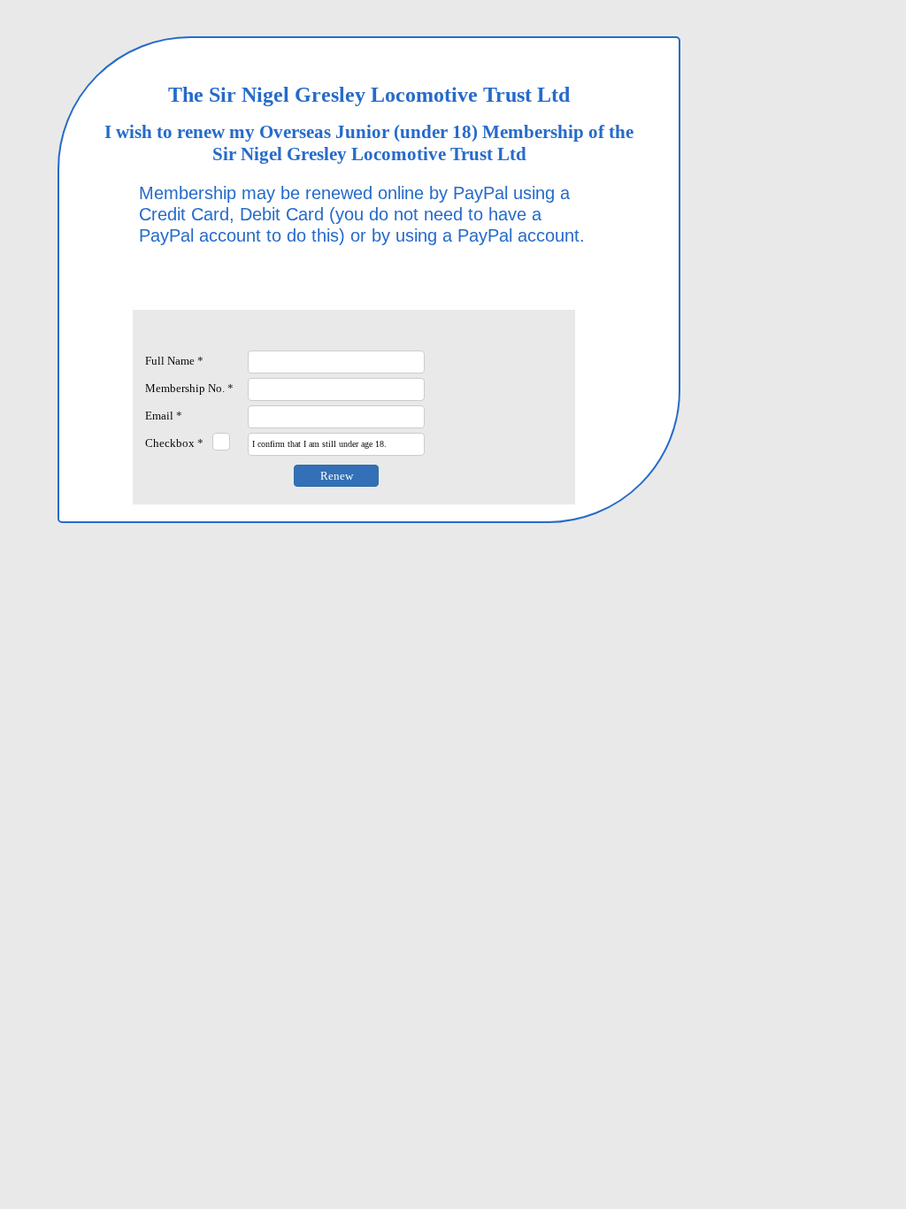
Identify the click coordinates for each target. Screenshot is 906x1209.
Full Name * (174, 360)
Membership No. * (189, 388)
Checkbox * (174, 443)
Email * (163, 415)
